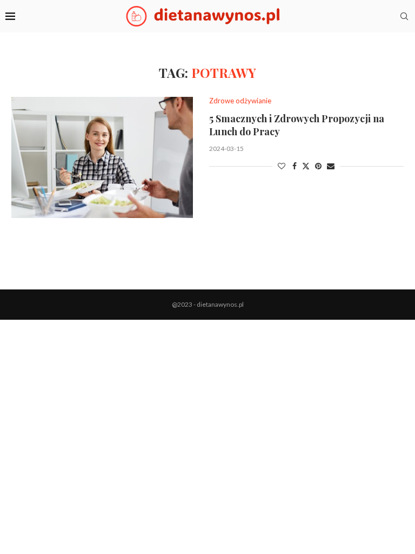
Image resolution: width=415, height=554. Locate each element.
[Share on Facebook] (294, 165)
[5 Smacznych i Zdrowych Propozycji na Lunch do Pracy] (102, 157)
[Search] (404, 16)
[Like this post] (281, 165)
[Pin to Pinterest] (318, 165)
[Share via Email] (330, 165)
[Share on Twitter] (306, 165)
